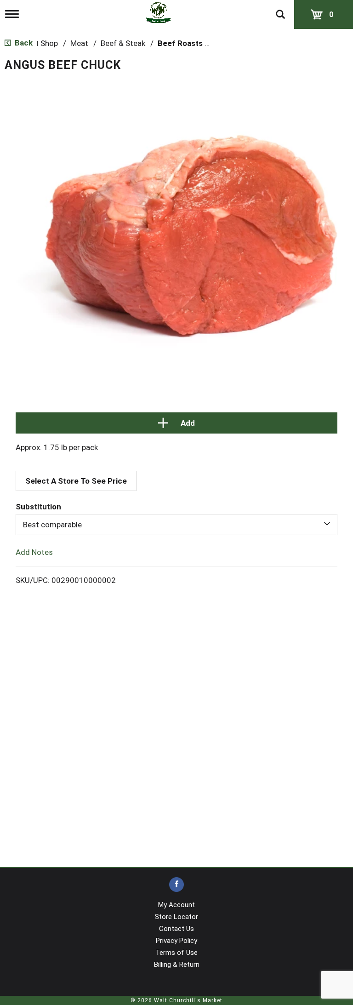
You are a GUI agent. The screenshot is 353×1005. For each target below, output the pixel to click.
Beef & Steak (123, 43)
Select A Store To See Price (76, 480)
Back (23, 42)
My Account (176, 905)
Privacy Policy (176, 940)
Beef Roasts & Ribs (193, 43)
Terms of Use (176, 952)
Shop (49, 43)
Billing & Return (176, 964)
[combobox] (176, 524)
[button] (176, 423)
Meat (79, 43)
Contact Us (176, 929)
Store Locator (176, 917)
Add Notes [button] (34, 552)
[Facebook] (176, 884)
